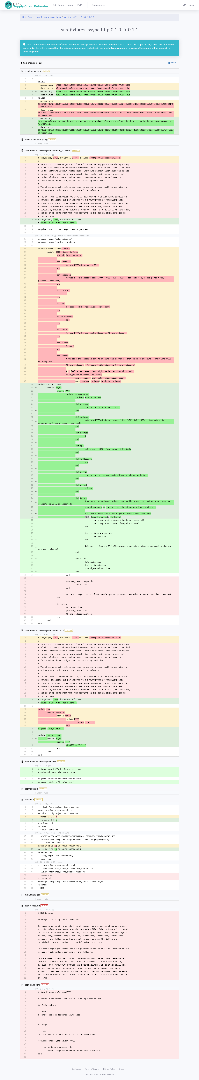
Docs (121, 1069)
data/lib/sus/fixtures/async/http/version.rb (44, 630)
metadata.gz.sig (32, 894)
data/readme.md (32, 984)
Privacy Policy (109, 1069)
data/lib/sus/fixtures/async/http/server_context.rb (48, 150)
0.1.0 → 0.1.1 (87, 17)
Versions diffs (71, 17)
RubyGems (28, 17)
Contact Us (77, 1069)
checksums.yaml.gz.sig (36, 139)
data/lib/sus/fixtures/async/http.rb (40, 761)
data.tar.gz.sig (31, 788)
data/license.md (32, 905)
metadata (29, 799)
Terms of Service (92, 1069)
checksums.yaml (33, 71)
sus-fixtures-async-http (49, 17)
